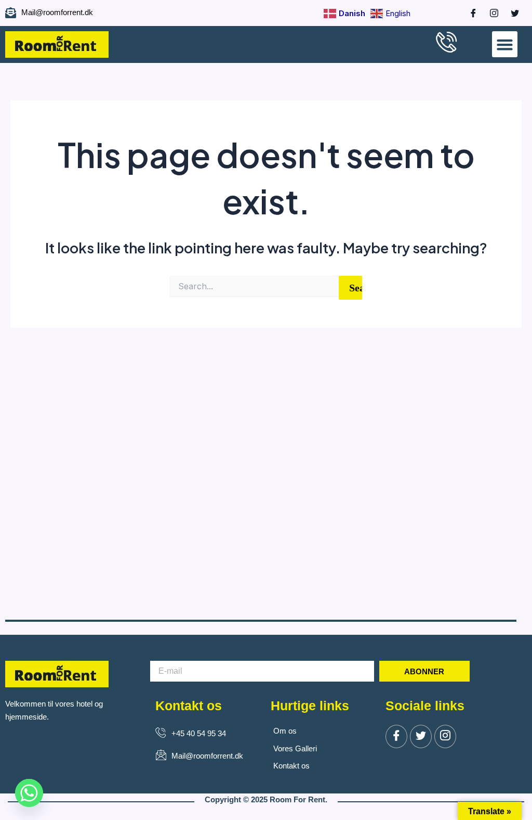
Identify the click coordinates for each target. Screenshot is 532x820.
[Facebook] (468, 13)
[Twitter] (421, 736)
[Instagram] (489, 13)
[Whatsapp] (29, 793)
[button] (505, 44)
